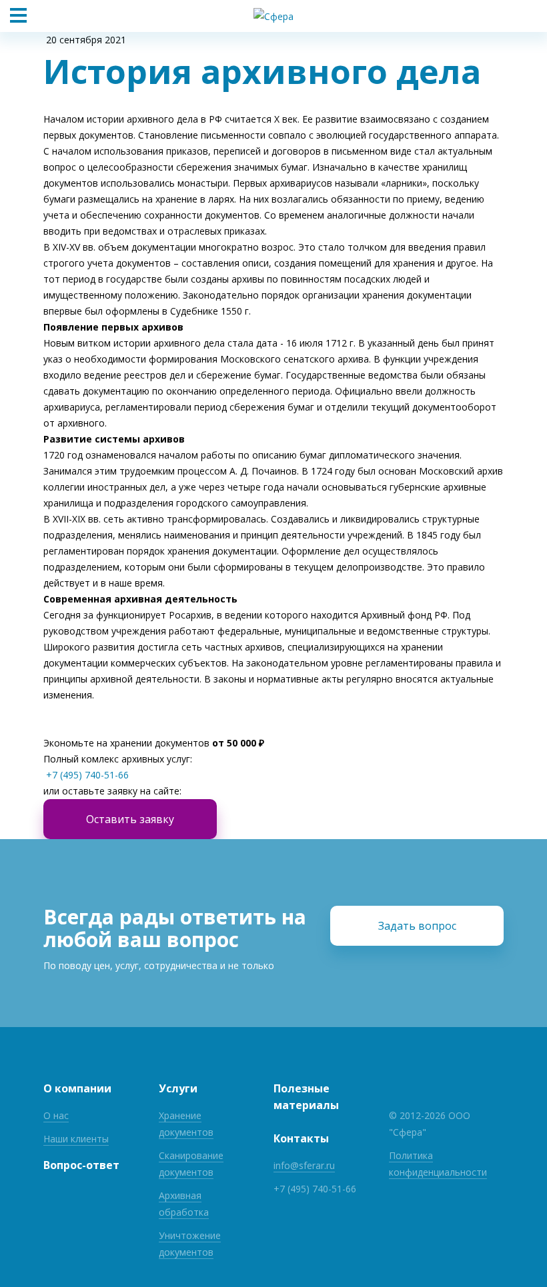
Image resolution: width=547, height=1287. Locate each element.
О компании (77, 1088)
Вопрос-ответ (81, 1165)
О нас (56, 1115)
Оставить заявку (130, 819)
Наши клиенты (76, 1138)
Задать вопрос (417, 925)
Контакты (301, 1138)
